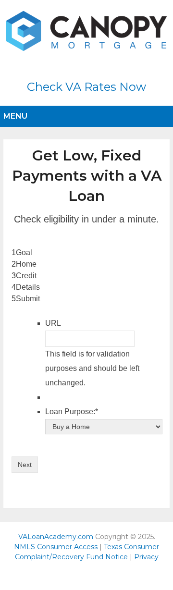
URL (53, 323)
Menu (15, 116)
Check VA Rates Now (86, 87)
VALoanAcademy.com (55, 536)
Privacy (146, 557)
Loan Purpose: (71, 411)
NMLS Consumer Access (56, 546)
